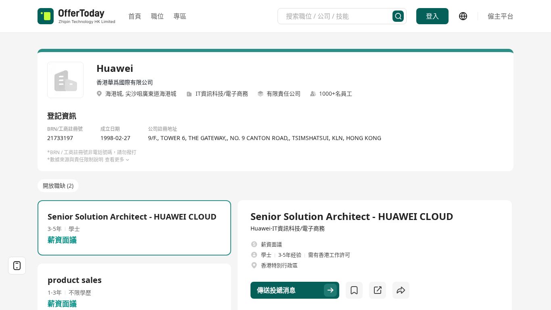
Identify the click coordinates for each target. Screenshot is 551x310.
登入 (432, 16)
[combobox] (339, 16)
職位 (157, 16)
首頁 (134, 16)
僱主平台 (500, 16)
